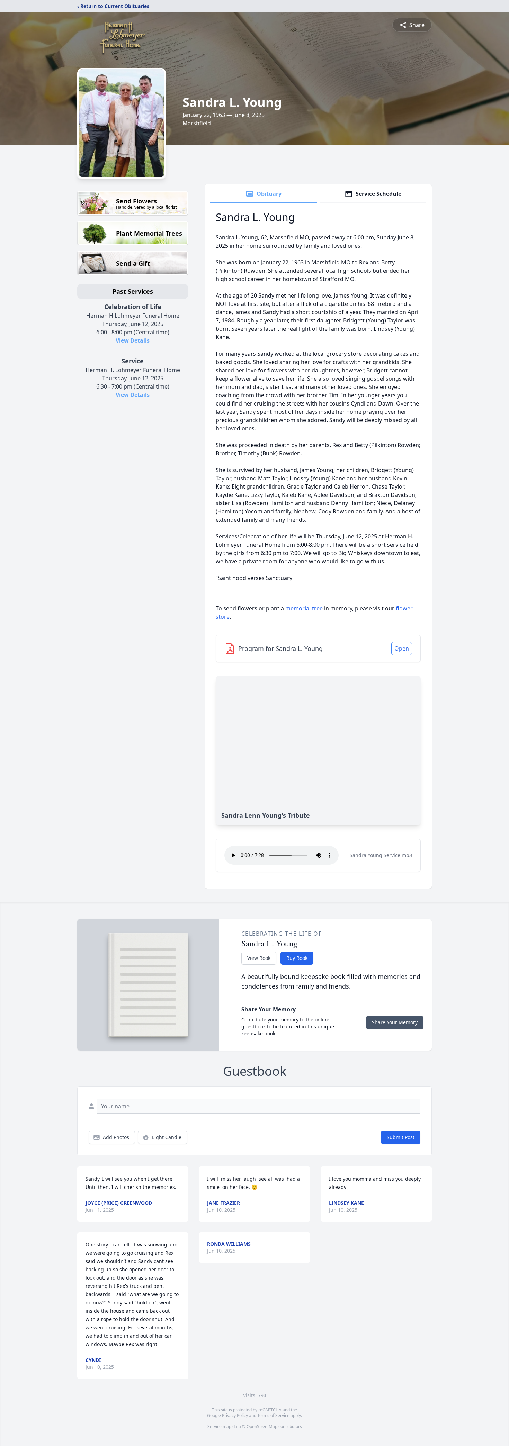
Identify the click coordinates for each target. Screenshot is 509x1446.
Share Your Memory (395, 1022)
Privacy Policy (235, 1415)
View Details (133, 340)
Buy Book (296, 958)
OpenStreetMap (262, 1426)
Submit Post (400, 1137)
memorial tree (304, 608)
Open (401, 648)
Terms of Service (273, 1415)
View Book (258, 958)
